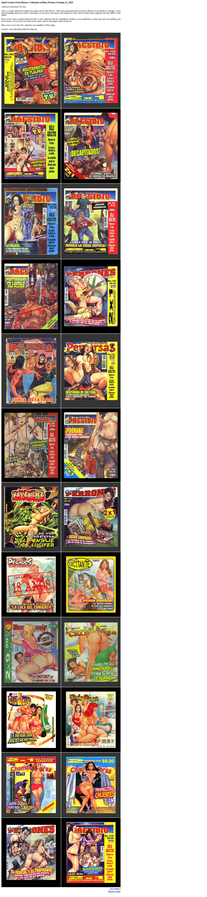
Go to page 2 (115, 889)
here (53, 25)
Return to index (114, 891)
